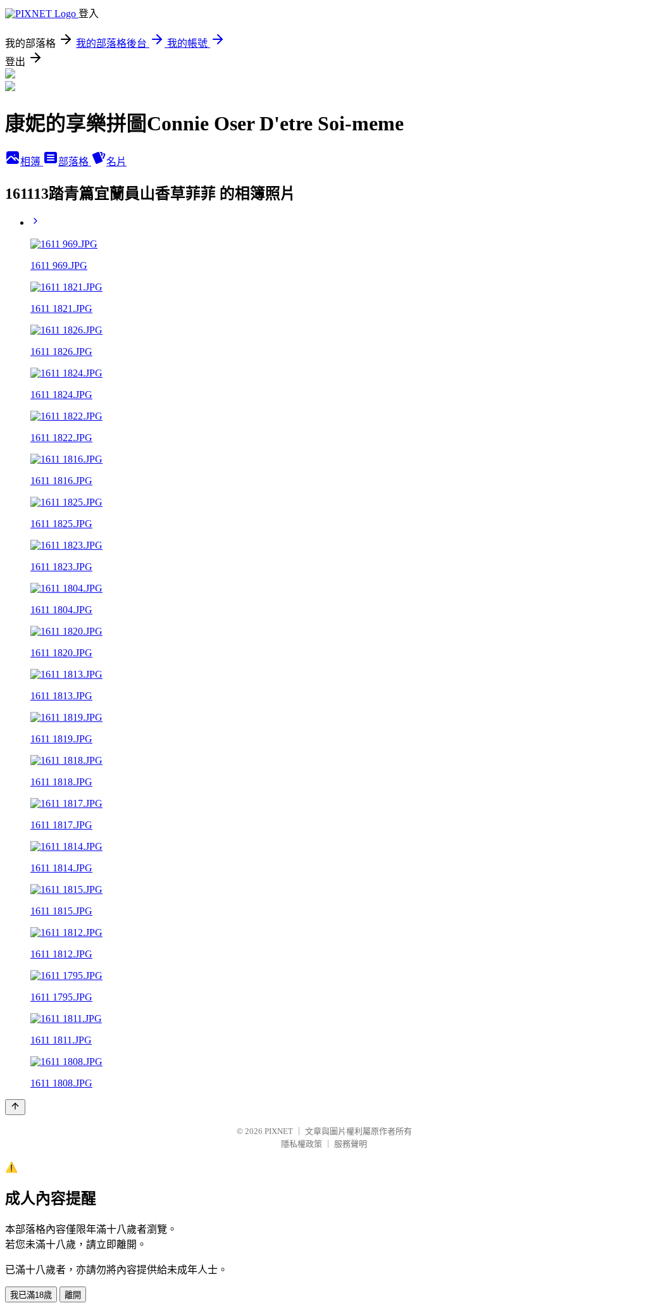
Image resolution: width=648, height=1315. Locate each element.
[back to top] (15, 1107)
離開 (73, 1295)
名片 (116, 161)
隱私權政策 (301, 1144)
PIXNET (279, 1131)
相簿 (31, 161)
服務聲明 (350, 1144)
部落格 (74, 161)
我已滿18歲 (31, 1295)
